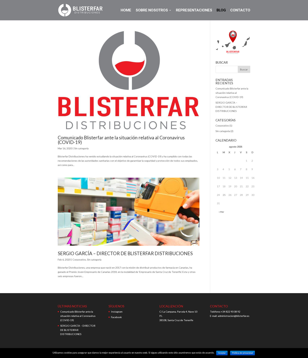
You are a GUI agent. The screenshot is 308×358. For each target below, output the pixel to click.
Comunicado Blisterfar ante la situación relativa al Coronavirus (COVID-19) (121, 140)
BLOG (221, 10)
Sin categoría (81, 148)
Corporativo (79, 259)
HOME (126, 10)
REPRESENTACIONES (194, 10)
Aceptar (222, 353)
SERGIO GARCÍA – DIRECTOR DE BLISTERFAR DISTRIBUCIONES (125, 253)
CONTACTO (240, 10)
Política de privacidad (242, 353)
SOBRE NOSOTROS (152, 10)
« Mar (221, 211)
